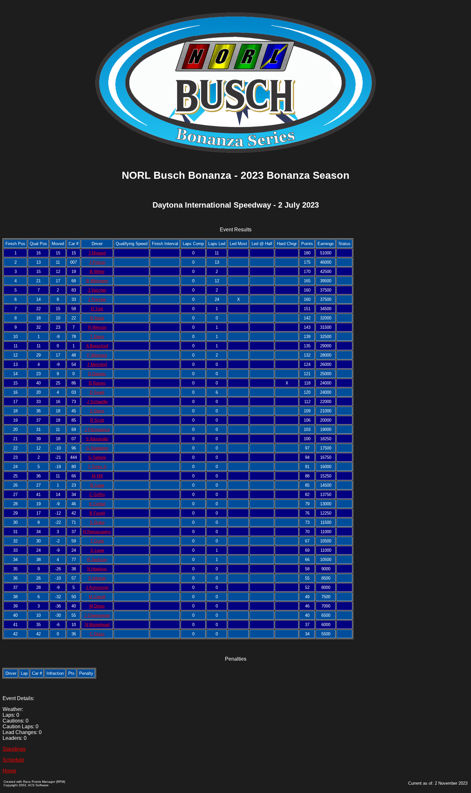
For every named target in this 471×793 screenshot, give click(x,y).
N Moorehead (97, 624)
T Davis (97, 336)
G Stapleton (97, 448)
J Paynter (97, 299)
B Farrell (97, 513)
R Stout (97, 318)
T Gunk (97, 541)
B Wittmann (97, 280)
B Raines (97, 383)
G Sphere (97, 457)
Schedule (13, 760)
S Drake (97, 522)
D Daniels (97, 373)
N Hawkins (97, 568)
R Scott (97, 420)
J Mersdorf (97, 364)
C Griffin (97, 494)
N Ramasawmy (97, 531)
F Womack (97, 355)
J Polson (97, 262)
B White (97, 271)
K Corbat (97, 503)
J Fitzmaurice (97, 429)
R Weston (97, 327)
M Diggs (97, 606)
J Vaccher (97, 290)
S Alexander (97, 438)
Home (9, 770)
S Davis (97, 411)
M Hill (97, 476)
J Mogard (97, 253)
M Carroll (97, 596)
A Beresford (97, 345)
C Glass (97, 634)
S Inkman (97, 578)
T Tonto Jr (97, 466)
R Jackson (97, 559)
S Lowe (97, 550)
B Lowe (97, 485)
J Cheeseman (97, 615)
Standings (14, 749)
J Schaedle (97, 401)
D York (97, 308)
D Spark (97, 392)
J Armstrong (97, 587)
